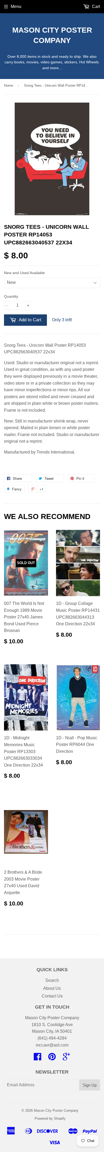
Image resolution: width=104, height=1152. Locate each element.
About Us (52, 988)
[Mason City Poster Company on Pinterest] (52, 1058)
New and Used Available (24, 273)
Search (52, 980)
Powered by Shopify (50, 1118)
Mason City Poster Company (52, 35)
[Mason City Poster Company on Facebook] (38, 1058)
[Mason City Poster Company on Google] (66, 1058)
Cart (95, 6)
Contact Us (52, 996)
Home (8, 85)
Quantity (11, 296)
